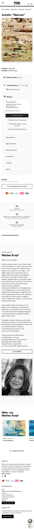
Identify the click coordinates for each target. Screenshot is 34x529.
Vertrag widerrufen (8, 503)
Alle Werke (17, 351)
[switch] (30, 526)
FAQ (3, 489)
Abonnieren (7, 516)
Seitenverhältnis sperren (14, 89)
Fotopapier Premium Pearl (17, 129)
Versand (4, 493)
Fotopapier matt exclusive (17, 120)
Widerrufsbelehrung (7, 495)
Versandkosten (14, 181)
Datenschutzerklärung (8, 497)
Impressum (5, 498)
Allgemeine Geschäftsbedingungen (12, 491)
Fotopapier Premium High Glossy (17, 125)
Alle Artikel (5, 9)
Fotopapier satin (17, 115)
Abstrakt (14, 9)
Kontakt (4, 500)
